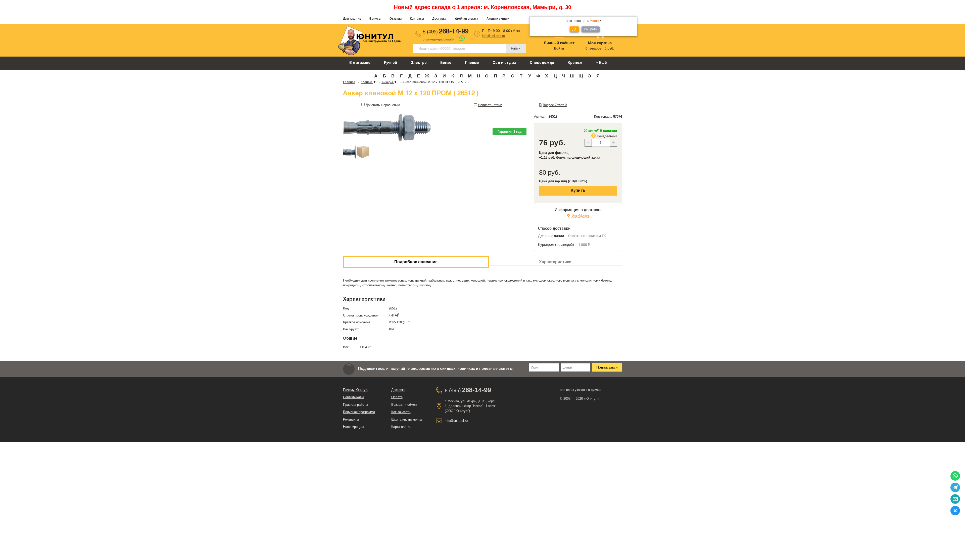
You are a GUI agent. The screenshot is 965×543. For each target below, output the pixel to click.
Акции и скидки (498, 18)
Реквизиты (351, 419)
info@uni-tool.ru (493, 36)
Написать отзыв (490, 105)
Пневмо (472, 63)
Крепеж (575, 63)
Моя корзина (600, 43)
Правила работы (355, 404)
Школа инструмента (406, 419)
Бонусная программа (359, 412)
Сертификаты (353, 397)
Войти (559, 48)
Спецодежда (542, 63)
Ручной (390, 63)
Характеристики (555, 262)
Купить (578, 191)
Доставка (439, 18)
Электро (419, 63)
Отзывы (396, 18)
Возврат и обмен (404, 404)
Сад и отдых (504, 63)
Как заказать (401, 412)
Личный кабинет (559, 43)
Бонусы (375, 18)
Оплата (397, 397)
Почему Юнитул (355, 390)
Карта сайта (400, 427)
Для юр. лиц (352, 18)
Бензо (445, 63)
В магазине (359, 63)
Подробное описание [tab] (416, 262)
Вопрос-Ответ (555, 105)
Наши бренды (353, 427)
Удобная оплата (466, 18)
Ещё (602, 63)
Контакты (417, 18)
